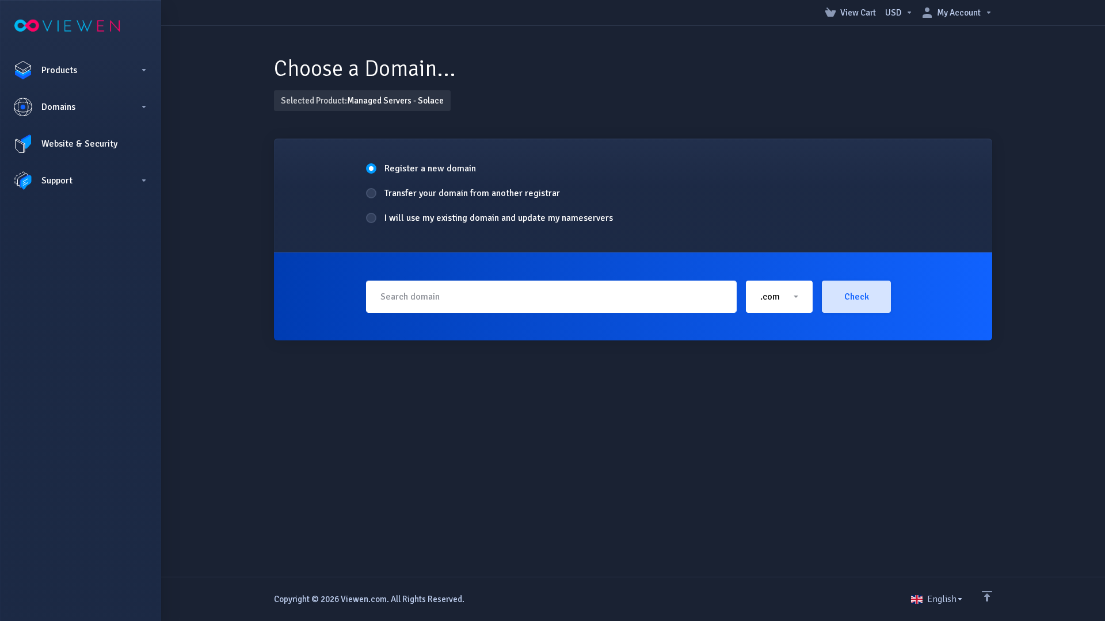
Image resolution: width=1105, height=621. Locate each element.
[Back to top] (987, 596)
